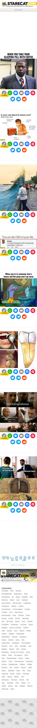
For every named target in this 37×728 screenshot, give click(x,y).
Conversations (18, 609)
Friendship (5, 624)
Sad (10, 667)
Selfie (30, 667)
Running (4, 667)
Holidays (11, 633)
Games (25, 627)
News (10, 655)
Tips (27, 679)
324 (3, 558)
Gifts (3, 630)
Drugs (28, 615)
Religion (22, 664)
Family (17, 621)
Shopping (11, 670)
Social (12, 673)
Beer (31, 597)
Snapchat (5, 673)
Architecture (6, 597)
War (16, 686)
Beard (18, 597)
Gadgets (4, 627)
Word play (5, 689)
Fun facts (23, 624)
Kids (23, 640)
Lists (10, 646)
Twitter (4, 686)
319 (16, 557)
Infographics (6, 637)
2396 (24, 560)
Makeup (4, 649)
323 (33, 557)
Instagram (23, 637)
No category (18, 655)
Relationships (13, 664)
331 (33, 558)
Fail (3, 621)
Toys (3, 683)
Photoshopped (11, 658)
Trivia (17, 683)
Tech (22, 676)
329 (24, 558)
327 (16, 558)
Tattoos (16, 676)
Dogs (14, 615)
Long (16, 646)
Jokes (17, 640)
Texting (21, 679)
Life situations (26, 643)
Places (20, 658)
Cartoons (25, 600)
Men (17, 649)
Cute (11, 612)
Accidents (5, 590)
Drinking (21, 615)
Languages (15, 643)
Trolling (23, 683)
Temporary (5, 679)
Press (11, 661)
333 (16, 560)
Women (29, 686)
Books (12, 600)
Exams (17, 618)
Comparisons (6, 609)
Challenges (27, 603)
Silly (23, 670)
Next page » (18, 565)
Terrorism (14, 679)
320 (20, 557)
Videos (10, 686)
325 (8, 558)
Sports (18, 673)
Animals (18, 590)
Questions (29, 661)
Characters (5, 606)
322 (29, 557)
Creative (4, 612)
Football (29, 621)
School (16, 667)
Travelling (10, 683)
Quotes (4, 664)
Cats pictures (16, 603)
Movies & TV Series (17, 652)
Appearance (18, 594)
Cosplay (27, 609)
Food (23, 621)
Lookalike (23, 646)
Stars (3, 676)
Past (3, 658)
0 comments (4, 95)
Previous (5, 557)
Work (12, 689)
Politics (4, 661)
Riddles (29, 664)
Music (28, 652)
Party (26, 655)
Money (23, 649)
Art (13, 597)
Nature (4, 655)
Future (31, 624)
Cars (18, 600)
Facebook (25, 618)
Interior (4, 640)
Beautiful (25, 597)
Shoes (4, 670)
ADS (12, 590)
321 (25, 557)
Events (11, 618)
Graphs (9, 630)
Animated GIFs (7, 594)
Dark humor (19, 612)
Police (27, 658)
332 (12, 560)
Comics (21, 606)
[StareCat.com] (18, 4)
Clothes (13, 606)
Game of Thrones (15, 627)
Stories (9, 676)
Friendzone (14, 624)
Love (30, 646)
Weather (22, 686)
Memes (11, 649)
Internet (10, 640)
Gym (15, 630)
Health (28, 630)
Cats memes (6, 603)
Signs (18, 670)
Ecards (4, 618)
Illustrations (20, 633)
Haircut (21, 630)
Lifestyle (4, 646)
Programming (19, 661)
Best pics (5, 600)
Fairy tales (9, 621)
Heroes (4, 633)
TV (29, 683)
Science (23, 667)
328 (20, 558)
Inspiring (15, 637)
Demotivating (6, 615)
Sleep (29, 670)
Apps (26, 594)
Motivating (5, 652)
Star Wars (26, 673)
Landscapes (6, 643)
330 (29, 558)
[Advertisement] (18, 31)
